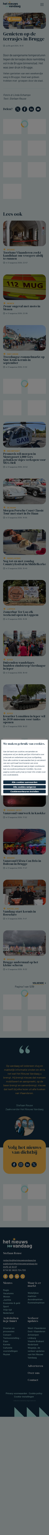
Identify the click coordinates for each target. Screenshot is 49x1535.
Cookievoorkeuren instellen (24, 791)
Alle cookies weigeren (24, 786)
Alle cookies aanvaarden (24, 782)
